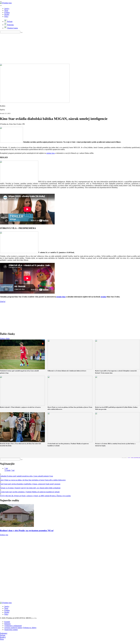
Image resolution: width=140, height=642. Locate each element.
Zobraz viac (4, 535)
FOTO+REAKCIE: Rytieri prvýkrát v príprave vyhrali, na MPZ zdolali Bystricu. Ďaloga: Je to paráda (35, 496)
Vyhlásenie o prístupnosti (13, 626)
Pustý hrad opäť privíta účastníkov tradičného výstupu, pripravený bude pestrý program (30, 484)
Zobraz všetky (5, 338)
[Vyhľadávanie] (21, 32)
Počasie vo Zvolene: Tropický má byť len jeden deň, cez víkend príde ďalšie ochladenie (30, 488)
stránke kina (50, 153)
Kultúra (7, 12)
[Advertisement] (65, 48)
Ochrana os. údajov (29, 628)
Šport (6, 10)
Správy (6, 9)
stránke (103, 297)
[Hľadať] (1, 5)
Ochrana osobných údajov (13, 628)
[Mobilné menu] (1, 1)
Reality (6, 14)
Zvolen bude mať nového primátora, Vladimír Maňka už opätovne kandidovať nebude (30, 492)
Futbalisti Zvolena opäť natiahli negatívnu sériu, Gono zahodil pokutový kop (26, 476)
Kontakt (7, 622)
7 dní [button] (6, 468)
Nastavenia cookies (11, 630)
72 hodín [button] (7, 470)
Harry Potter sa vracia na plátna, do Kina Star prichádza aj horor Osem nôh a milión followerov (33, 480)
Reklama (7, 624)
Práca (6, 16)
